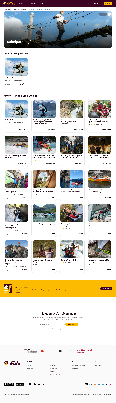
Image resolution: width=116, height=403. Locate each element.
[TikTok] (47, 384)
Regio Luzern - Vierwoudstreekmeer (15, 9)
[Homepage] (10, 3)
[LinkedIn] (30, 384)
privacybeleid (69, 328)
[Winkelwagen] (88, 3)
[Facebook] (34, 384)
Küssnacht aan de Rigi (36, 9)
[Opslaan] (109, 14)
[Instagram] (43, 384)
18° (103, 14)
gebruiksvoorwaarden (49, 329)
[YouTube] (39, 384)
